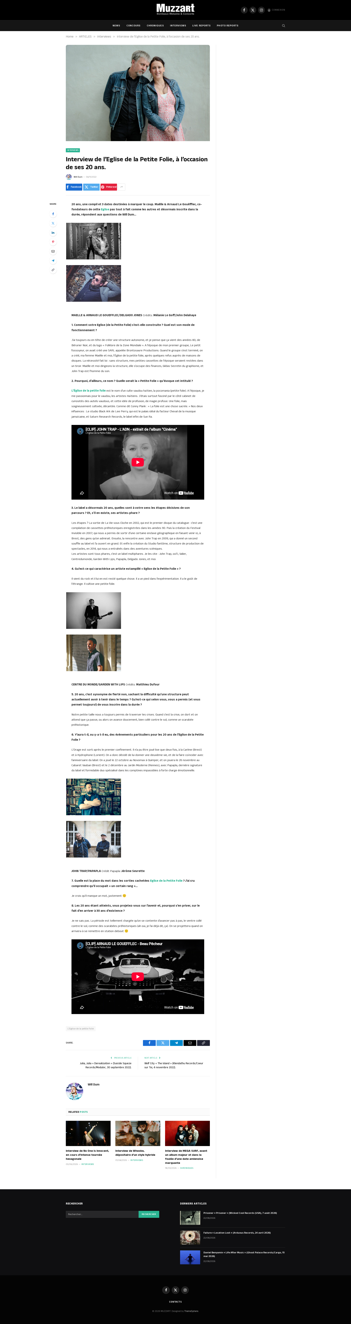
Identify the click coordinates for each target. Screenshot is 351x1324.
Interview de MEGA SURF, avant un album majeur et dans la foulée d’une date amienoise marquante (186, 1157)
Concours (134, 25)
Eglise (105, 209)
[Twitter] (53, 223)
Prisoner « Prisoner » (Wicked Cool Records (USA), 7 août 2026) (240, 1213)
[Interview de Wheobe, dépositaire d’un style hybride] (137, 1133)
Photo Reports (227, 25)
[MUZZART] (175, 10)
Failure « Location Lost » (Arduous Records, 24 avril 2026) (237, 1233)
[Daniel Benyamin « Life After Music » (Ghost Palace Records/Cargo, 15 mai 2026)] (190, 1257)
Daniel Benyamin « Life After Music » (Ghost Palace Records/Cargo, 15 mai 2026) (244, 1254)
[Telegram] (53, 260)
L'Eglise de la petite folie (81, 1028)
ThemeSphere (191, 1311)
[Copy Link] (53, 270)
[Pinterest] (53, 242)
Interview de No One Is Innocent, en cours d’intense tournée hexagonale (87, 1155)
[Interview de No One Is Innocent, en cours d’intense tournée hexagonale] (88, 1133)
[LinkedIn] (53, 232)
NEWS (116, 25)
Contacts (175, 1301)
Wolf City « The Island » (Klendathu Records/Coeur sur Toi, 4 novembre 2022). (173, 1065)
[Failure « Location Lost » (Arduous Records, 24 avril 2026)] (190, 1238)
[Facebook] (53, 213)
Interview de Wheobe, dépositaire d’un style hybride (135, 1153)
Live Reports (201, 25)
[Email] (53, 251)
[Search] (283, 26)
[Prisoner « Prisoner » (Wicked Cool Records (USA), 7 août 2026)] (190, 1218)
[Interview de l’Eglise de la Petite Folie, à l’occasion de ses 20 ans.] (138, 140)
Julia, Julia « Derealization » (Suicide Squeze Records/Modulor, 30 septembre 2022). (105, 1065)
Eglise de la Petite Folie (166, 881)
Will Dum (78, 176)
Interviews (178, 25)
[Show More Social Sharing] (121, 187)
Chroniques (155, 25)
